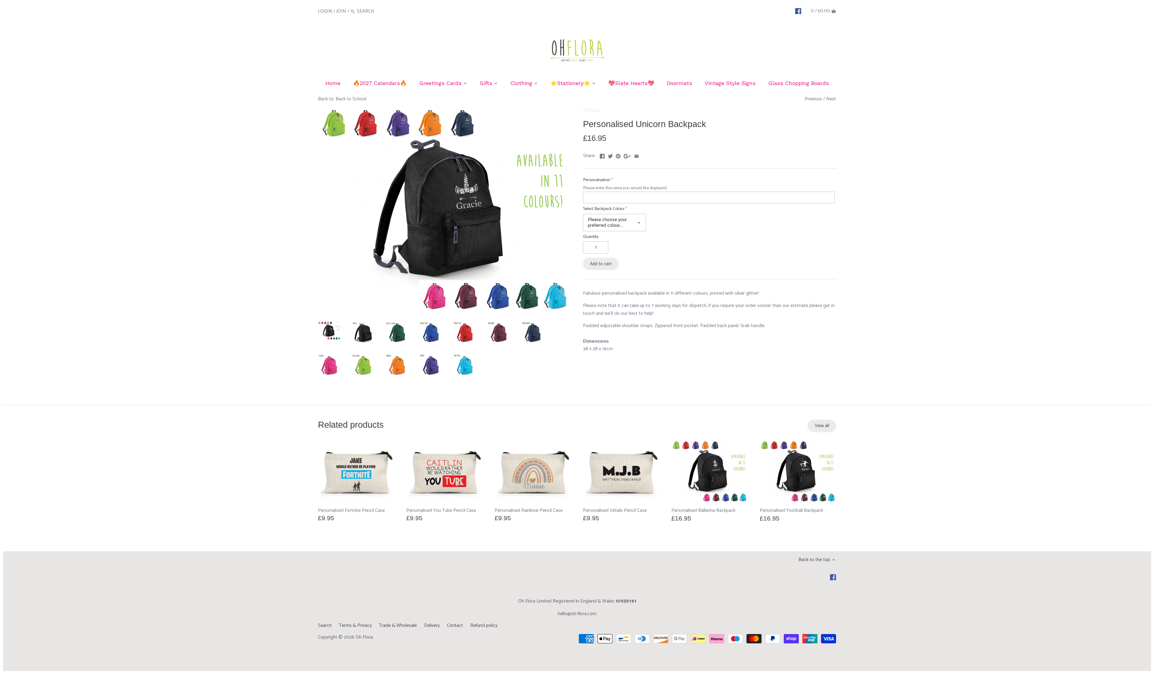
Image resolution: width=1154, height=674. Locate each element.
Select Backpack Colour (604, 208)
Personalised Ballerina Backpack (703, 510)
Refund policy (483, 625)
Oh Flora (591, 110)
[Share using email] (636, 155)
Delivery (432, 625)
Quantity (591, 236)
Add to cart (601, 264)
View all (822, 426)
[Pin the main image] (618, 155)
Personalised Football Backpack (791, 510)
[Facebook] (798, 11)
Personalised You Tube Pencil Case (441, 510)
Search (325, 625)
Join (341, 11)
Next (831, 99)
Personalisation (596, 180)
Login (325, 11)
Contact (455, 625)
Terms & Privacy (355, 625)
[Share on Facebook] (602, 155)
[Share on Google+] (627, 155)
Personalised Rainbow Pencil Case (529, 510)
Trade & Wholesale (398, 625)
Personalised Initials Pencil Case (615, 510)
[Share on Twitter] (610, 155)
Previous (813, 99)
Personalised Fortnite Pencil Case (351, 510)
